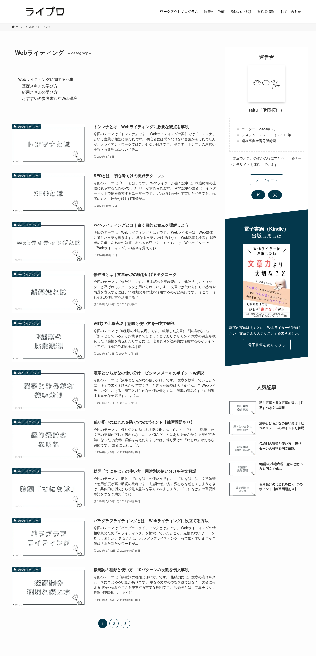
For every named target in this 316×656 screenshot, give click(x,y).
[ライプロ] (45, 11)
